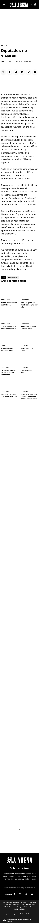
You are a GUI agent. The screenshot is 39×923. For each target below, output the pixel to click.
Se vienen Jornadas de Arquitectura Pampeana (9, 372)
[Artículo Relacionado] (9, 291)
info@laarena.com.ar (27, 888)
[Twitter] (26, 894)
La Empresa (14, 914)
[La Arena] (19, 4)
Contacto (31, 914)
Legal (6, 914)
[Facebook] (14, 894)
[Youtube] (32, 894)
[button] (9, 72)
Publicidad (23, 914)
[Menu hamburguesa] (4, 4)
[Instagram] (20, 894)
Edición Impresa (13, 277)
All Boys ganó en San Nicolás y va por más (29, 305)
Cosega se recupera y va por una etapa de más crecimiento (29, 396)
